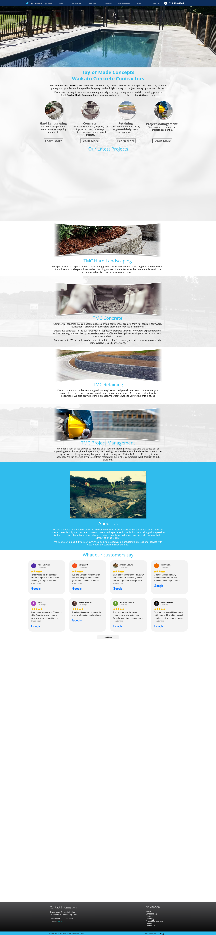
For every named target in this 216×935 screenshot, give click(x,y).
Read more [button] (36, 583)
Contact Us (150, 925)
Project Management (154, 921)
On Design (159, 933)
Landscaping (151, 914)
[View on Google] (33, 565)
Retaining (150, 918)
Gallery (149, 923)
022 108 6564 (176, 3)
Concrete (150, 916)
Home (148, 911)
